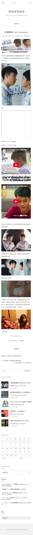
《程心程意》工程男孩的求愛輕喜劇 (11, 360)
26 (28, 452)
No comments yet (16, 336)
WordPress (24, 529)
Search (27, 370)
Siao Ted (20, 36)
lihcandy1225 (6, 484)
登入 (10, 356)
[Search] (30, 3)
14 (7, 448)
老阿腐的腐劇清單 (15, 489)
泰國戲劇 (16, 23)
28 (7, 455)
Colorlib (13, 529)
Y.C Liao (5, 503)
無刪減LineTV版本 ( (6, 145)
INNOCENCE (16, 11)
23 (15, 452)
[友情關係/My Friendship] (16, 46)
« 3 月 (3, 458)
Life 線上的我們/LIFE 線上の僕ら (22, 362)
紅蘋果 (4, 489)
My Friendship (13, 340)
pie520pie (5, 493)
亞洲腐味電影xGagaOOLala (18, 503)
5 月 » (21, 458)
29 (11, 455)
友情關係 (22, 340)
